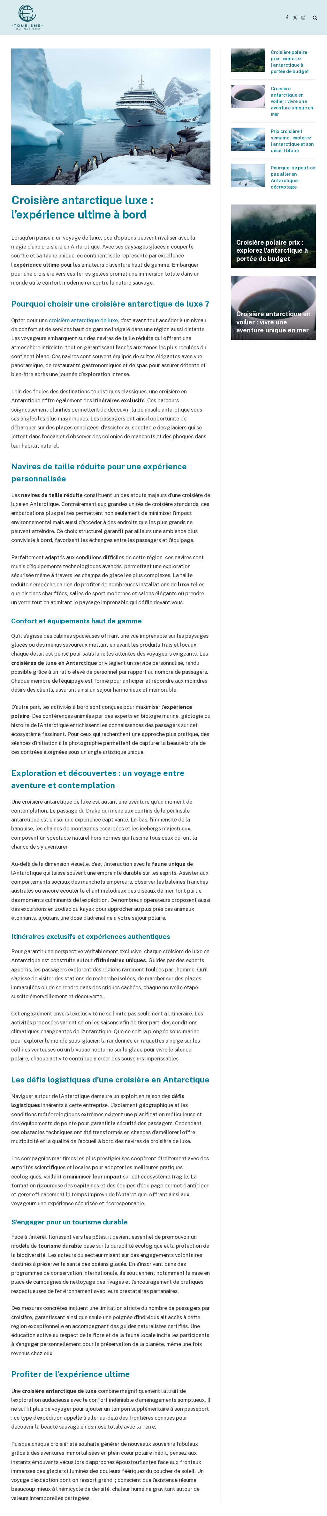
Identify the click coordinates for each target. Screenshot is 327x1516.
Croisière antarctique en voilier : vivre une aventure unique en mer (292, 101)
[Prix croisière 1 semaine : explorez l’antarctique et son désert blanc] (248, 139)
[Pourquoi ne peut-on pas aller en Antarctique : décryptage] (248, 175)
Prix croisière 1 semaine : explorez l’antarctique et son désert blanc (292, 141)
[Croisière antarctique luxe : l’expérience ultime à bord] (110, 183)
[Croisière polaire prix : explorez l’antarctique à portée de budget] (248, 60)
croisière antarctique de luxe (83, 320)
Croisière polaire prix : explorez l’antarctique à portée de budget (290, 62)
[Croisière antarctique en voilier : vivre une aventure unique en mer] (248, 96)
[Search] (314, 18)
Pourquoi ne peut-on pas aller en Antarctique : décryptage (293, 177)
